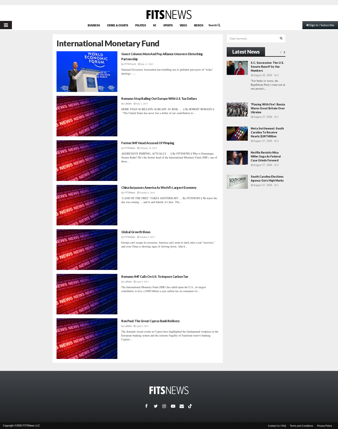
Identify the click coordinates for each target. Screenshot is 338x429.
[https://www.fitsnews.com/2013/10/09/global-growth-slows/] (87, 249)
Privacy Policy (324, 426)
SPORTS (168, 25)
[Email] (184, 406)
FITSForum (130, 64)
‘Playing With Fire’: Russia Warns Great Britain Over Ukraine (268, 108)
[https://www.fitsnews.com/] (169, 14)
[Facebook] (149, 406)
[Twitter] (158, 406)
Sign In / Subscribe (321, 25)
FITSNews (129, 148)
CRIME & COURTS (117, 25)
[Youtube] (175, 406)
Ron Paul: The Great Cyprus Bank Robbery (150, 321)
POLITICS (140, 25)
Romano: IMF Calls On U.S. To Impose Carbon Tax (154, 276)
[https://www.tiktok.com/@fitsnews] (190, 406)
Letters (128, 103)
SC (154, 25)
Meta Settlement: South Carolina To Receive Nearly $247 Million (267, 132)
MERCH (198, 25)
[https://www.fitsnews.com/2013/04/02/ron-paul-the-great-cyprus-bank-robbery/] (87, 338)
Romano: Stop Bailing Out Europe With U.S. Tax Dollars (159, 98)
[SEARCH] (281, 38)
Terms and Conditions (301, 426)
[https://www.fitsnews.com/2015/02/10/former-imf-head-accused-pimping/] (87, 160)
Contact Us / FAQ (277, 426)
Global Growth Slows (136, 232)
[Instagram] (166, 406)
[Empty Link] (280, 52)
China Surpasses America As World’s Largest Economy (158, 187)
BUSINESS (94, 25)
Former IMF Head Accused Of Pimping (147, 143)
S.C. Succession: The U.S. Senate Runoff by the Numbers (267, 66)
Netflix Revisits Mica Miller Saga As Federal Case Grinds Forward (266, 156)
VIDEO (183, 25)
